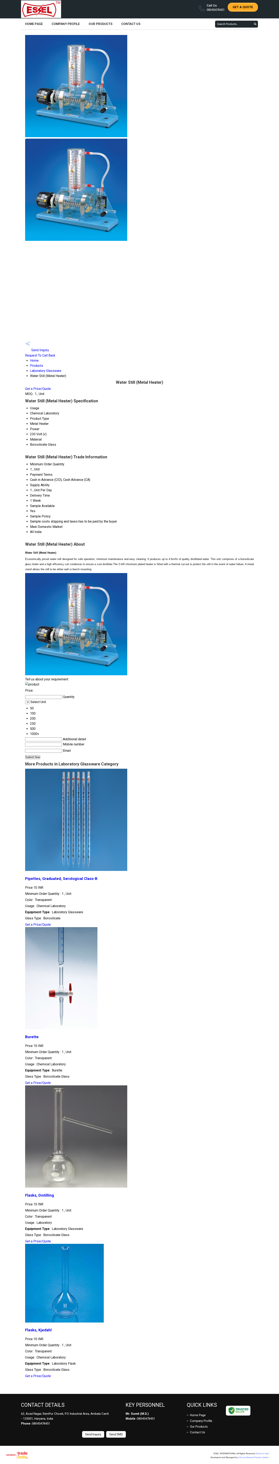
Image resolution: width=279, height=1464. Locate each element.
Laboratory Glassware (45, 371)
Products (36, 366)
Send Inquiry (39, 350)
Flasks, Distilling (39, 1195)
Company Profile (66, 24)
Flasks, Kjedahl (38, 1330)
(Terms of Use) (262, 1453)
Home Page (34, 24)
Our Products (100, 24)
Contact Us (130, 24)
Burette (32, 1037)
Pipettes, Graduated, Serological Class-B (61, 878)
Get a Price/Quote (38, 389)
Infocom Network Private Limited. (253, 1457)
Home (34, 360)
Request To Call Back (40, 355)
